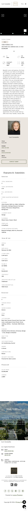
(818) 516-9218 (5, 147)
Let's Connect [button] (14, 431)
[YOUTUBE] (15, 491)
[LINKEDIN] (12, 491)
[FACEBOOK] (5, 491)
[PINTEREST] (22, 491)
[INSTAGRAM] (8, 491)
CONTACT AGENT (14, 161)
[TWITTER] (19, 491)
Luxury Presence (18, 495)
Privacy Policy (20, 502)
